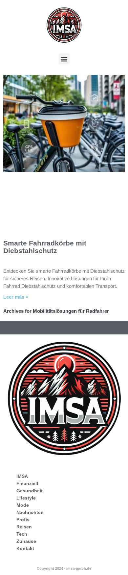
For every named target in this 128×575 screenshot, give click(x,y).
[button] (64, 58)
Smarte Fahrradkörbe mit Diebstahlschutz (44, 246)
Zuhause (26, 541)
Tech (21, 534)
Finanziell (27, 483)
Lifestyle (26, 497)
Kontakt (25, 548)
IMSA (22, 476)
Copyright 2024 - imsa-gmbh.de (64, 568)
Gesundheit (29, 490)
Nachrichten (30, 512)
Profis (23, 519)
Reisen (24, 526)
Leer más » (15, 297)
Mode (22, 505)
